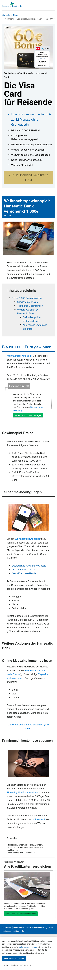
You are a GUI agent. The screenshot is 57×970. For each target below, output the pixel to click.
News (15, 15)
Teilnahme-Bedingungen (30, 305)
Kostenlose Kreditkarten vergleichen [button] (21, 913)
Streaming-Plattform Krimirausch (24, 792)
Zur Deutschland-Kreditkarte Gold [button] (28, 177)
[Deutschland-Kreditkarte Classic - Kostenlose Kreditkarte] (28, 47)
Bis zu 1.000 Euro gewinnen (27, 298)
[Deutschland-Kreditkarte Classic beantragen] (28, 518)
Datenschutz (18, 927)
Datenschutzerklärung (28, 947)
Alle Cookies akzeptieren (14, 958)
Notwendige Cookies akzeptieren (17, 965)
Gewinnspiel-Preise (27, 301)
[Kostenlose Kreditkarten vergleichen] (28, 886)
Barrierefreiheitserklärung (36, 927)
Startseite (6, 15)
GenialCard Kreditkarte (24, 573)
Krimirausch (39, 819)
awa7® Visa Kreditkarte (24, 569)
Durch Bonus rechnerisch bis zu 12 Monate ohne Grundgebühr (31, 119)
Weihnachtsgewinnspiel (19, 355)
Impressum (6, 927)
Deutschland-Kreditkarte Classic (29, 565)
